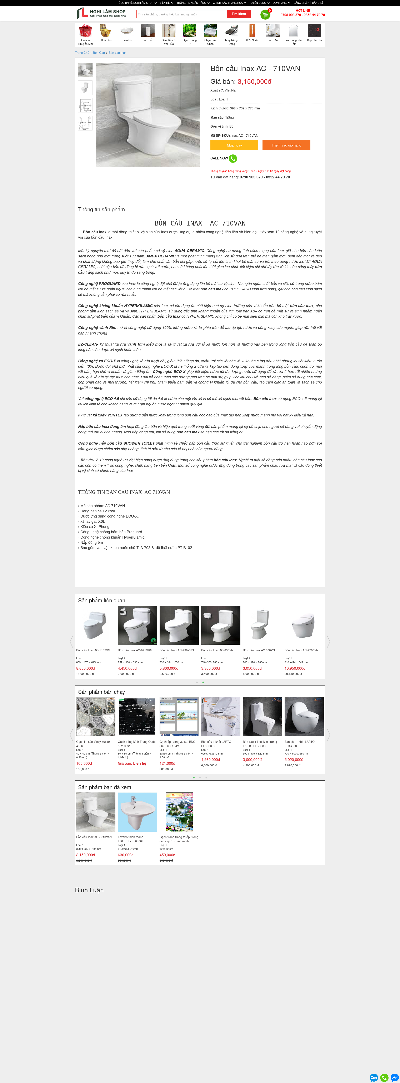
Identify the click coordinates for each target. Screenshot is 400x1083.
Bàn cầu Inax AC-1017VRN (94, 650)
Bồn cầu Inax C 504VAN (259, 650)
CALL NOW (219, 158)
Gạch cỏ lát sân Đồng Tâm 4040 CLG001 (177, 744)
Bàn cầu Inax (117, 52)
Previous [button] (71, 641)
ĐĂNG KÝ (317, 2)
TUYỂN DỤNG (258, 2)
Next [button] (328, 641)
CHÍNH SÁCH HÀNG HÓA (228, 2)
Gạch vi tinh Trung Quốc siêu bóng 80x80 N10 (220, 744)
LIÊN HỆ (165, 2)
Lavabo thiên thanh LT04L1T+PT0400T (131, 839)
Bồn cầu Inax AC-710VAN (176, 650)
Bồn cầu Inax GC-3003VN (218, 650)
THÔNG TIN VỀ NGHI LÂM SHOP (134, 2)
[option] (96, 637)
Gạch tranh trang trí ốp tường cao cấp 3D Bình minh (179, 839)
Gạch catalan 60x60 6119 (93, 742)
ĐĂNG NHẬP (301, 2)
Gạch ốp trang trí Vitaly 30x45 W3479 (300, 744)
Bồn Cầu (99, 52)
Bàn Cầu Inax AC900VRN (135, 650)
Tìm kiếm (239, 13)
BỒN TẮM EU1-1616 (256, 742)
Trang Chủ (82, 52)
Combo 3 (124, 742)
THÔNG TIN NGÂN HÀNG (192, 2)
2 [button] (203, 682)
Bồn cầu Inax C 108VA (299, 650)
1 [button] (197, 682)
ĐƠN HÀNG (280, 2)
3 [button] (206, 777)
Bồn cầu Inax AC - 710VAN (94, 837)
